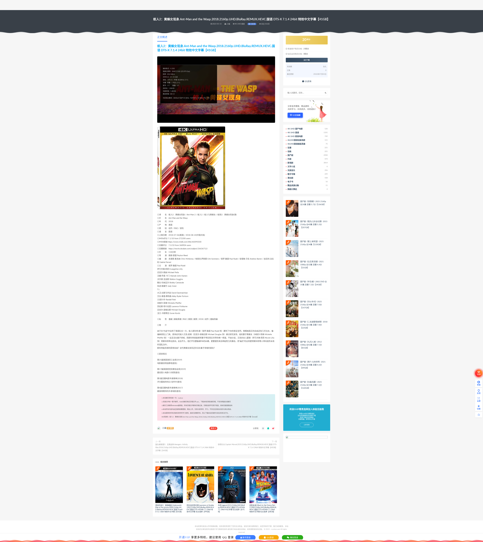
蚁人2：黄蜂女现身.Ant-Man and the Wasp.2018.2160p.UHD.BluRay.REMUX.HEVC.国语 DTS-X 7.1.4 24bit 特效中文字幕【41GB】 (214, 417)
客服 (478, 385)
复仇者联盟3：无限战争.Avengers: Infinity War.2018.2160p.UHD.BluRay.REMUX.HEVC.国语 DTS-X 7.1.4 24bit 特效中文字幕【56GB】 (184, 447)
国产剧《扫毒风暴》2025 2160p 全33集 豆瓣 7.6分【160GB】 (311, 385)
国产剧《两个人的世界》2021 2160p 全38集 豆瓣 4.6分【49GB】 (313, 365)
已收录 (252, 24)
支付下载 (307, 60)
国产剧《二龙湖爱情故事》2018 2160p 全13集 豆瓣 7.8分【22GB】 (313, 325)
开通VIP (184, 537)
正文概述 (162, 37)
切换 (478, 409)
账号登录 (246, 537)
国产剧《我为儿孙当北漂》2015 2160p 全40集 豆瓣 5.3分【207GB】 (313, 225)
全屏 (478, 401)
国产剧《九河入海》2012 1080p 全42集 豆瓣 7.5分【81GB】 (311, 345)
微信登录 (294, 537)
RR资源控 (165, 417)
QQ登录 (270, 537)
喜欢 (213, 428)
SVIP (479, 374)
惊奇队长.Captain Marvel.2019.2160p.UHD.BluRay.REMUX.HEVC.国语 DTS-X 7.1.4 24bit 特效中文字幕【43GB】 (247, 446)
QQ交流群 (296, 115)
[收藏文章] (263, 428)
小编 (164, 428)
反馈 (478, 393)
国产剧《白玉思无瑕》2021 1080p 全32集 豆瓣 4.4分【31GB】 (312, 265)
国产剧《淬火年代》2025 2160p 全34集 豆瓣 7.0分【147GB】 (311, 305)
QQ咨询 (307, 81)
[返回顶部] (478, 414)
